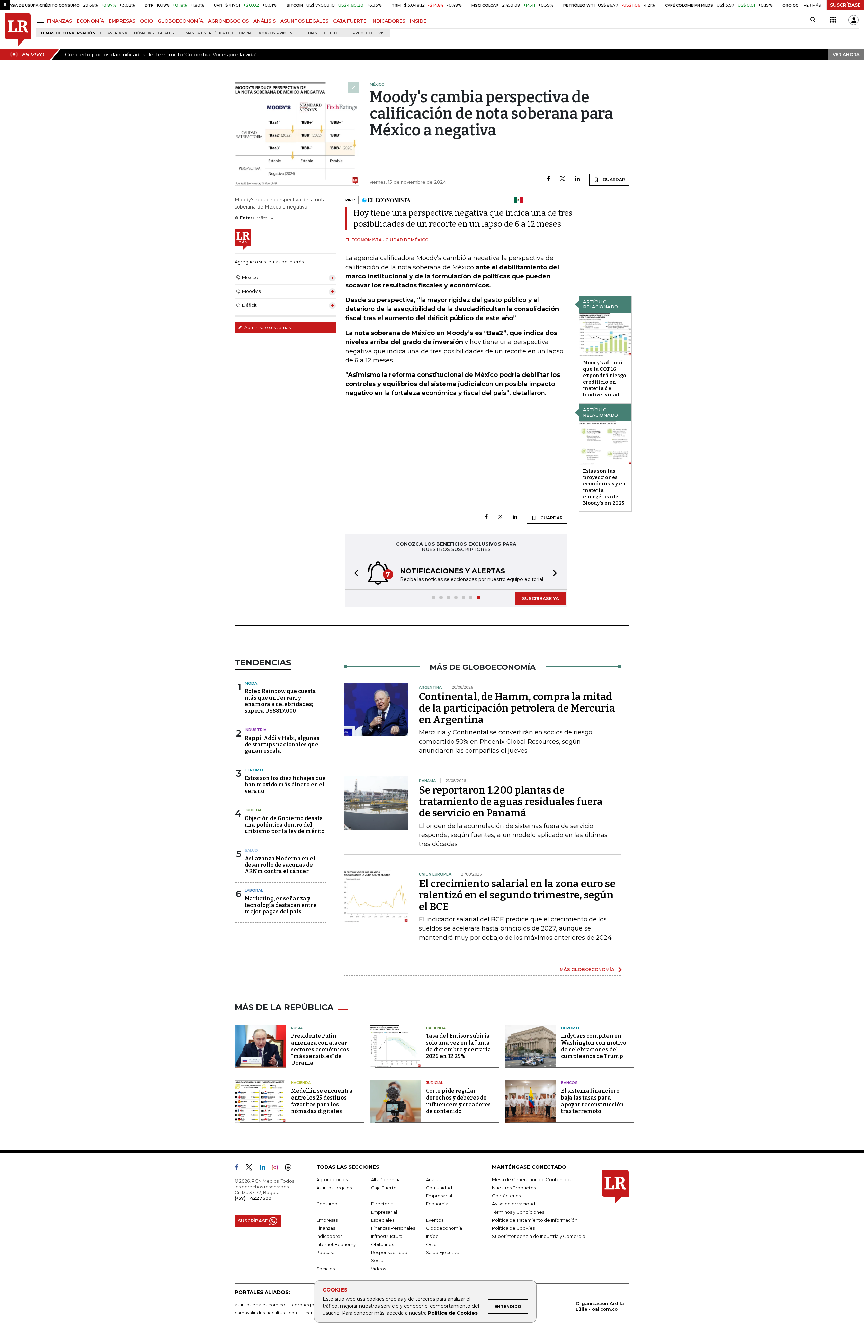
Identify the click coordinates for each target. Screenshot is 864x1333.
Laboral (254, 890)
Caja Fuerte (384, 1187)
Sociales (325, 1268)
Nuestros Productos (514, 1187)
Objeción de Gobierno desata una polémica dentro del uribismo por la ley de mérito (285, 824)
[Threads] (291, 1168)
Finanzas (325, 1228)
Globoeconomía (444, 1228)
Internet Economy (336, 1244)
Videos (378, 1268)
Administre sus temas (267, 327)
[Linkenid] (265, 1168)
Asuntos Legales (334, 1187)
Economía (437, 1203)
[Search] (812, 20)
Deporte (254, 770)
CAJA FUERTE (350, 21)
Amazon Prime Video (280, 33)
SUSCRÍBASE (845, 5)
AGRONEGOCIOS (228, 21)
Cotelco (332, 33)
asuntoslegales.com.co (260, 1304)
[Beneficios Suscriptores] (833, 20)
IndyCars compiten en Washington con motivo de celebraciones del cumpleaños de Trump (593, 1046)
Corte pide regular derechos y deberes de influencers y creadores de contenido (458, 1101)
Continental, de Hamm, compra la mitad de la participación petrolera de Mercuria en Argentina (517, 708)
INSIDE (418, 21)
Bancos (569, 1082)
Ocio (431, 1244)
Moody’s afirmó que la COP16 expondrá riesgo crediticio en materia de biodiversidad (604, 379)
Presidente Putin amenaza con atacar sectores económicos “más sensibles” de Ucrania (320, 1049)
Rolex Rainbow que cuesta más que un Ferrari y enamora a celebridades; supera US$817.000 (280, 701)
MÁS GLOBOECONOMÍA (587, 969)
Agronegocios (332, 1179)
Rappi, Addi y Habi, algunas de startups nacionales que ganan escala (282, 744)
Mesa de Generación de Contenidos (531, 1179)
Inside (432, 1236)
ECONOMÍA (90, 21)
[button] (354, 573)
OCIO (146, 21)
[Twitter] (563, 179)
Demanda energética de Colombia (216, 33)
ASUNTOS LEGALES (304, 21)
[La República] (18, 29)
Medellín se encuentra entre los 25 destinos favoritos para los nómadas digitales (322, 1101)
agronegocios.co (311, 1304)
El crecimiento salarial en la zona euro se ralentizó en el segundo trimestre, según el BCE (517, 895)
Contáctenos (506, 1195)
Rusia (297, 1028)
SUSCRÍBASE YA (540, 598)
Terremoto (360, 33)
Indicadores (329, 1236)
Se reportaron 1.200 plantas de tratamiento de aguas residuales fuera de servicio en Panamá (511, 801)
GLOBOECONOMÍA (180, 21)
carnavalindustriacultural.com (267, 1312)
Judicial (253, 810)
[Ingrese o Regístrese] (853, 20)
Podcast (325, 1252)
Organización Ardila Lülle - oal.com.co (600, 1306)
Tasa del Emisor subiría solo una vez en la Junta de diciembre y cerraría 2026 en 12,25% (458, 1046)
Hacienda (436, 1028)
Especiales (382, 1220)
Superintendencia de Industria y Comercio (538, 1236)
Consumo (327, 1203)
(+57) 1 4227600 (253, 1198)
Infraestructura (386, 1236)
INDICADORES (388, 21)
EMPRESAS (122, 21)
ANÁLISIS (264, 21)
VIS (381, 33)
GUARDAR (613, 179)
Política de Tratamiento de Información (534, 1220)
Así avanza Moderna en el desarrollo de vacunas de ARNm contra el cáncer (280, 864)
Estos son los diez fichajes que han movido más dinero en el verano (285, 784)
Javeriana (116, 33)
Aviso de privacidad (513, 1203)
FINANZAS (59, 21)
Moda (251, 683)
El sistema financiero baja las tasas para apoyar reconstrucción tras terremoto (592, 1101)
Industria (255, 729)
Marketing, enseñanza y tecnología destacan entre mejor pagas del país (281, 905)
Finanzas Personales (393, 1228)
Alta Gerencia (386, 1179)
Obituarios (382, 1244)
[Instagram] (277, 1168)
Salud (251, 850)
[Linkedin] (577, 179)
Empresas (327, 1220)
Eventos (434, 1220)
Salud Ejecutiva (442, 1252)
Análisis (433, 1179)
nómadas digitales (154, 33)
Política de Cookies (453, 1313)
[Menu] (41, 20)
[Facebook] (548, 179)
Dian (313, 33)
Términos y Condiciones (518, 1212)
